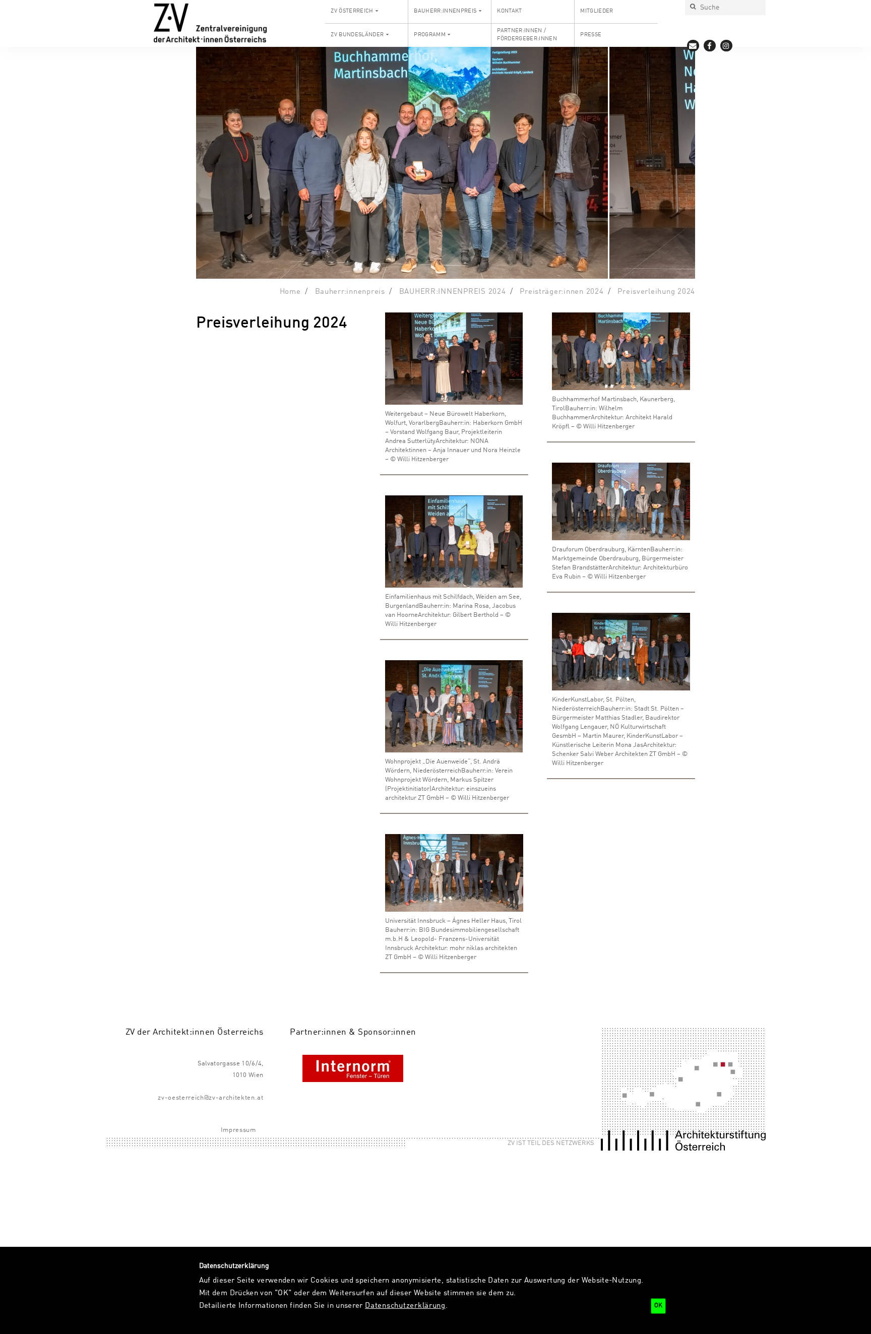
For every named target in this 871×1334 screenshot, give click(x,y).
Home (290, 291)
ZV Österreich (352, 11)
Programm (430, 35)
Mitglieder (596, 11)
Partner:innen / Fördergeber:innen (527, 35)
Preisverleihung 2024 (656, 291)
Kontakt (509, 11)
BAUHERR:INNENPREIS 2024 (452, 291)
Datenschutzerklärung (405, 1305)
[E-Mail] (693, 45)
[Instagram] (726, 45)
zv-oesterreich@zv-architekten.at (210, 1098)
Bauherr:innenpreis (445, 11)
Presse (590, 35)
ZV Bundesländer (357, 35)
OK (658, 1306)
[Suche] (692, 7)
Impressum (238, 1130)
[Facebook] (710, 45)
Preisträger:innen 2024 (561, 291)
